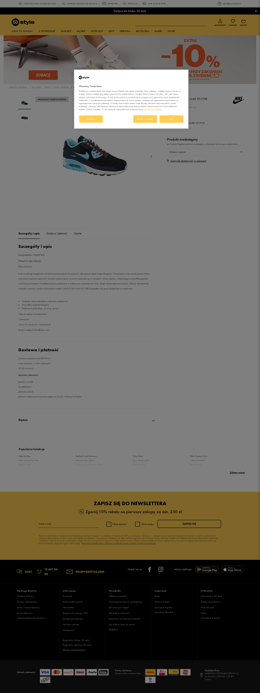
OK (171, 119)
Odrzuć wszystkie (145, 119)
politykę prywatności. (153, 109)
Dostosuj (91, 119)
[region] (131, 99)
